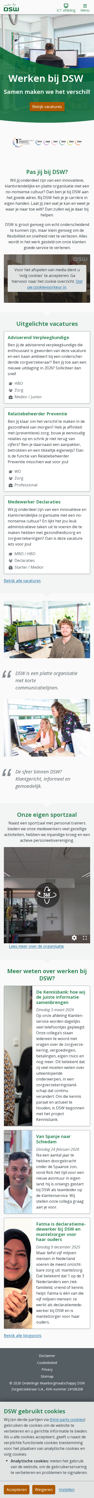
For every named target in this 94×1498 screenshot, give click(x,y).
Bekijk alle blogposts (22, 1335)
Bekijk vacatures (47, 106)
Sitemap (47, 1376)
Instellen (66, 1489)
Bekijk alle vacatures (22, 580)
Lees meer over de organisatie (36, 946)
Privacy (47, 1369)
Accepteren (17, 1489)
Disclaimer (47, 1355)
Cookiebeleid (47, 1362)
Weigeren (44, 1489)
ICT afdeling (66, 10)
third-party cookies (67, 1419)
